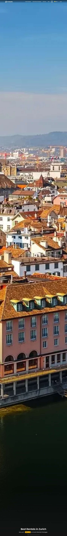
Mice (49, 1)
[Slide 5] (32, 534)
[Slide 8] (35, 534)
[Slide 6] (33, 534)
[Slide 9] (36, 534)
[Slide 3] (30, 534)
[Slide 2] (29, 534)
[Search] (52, 2)
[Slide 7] (34, 534)
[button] (5, 269)
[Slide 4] (31, 534)
